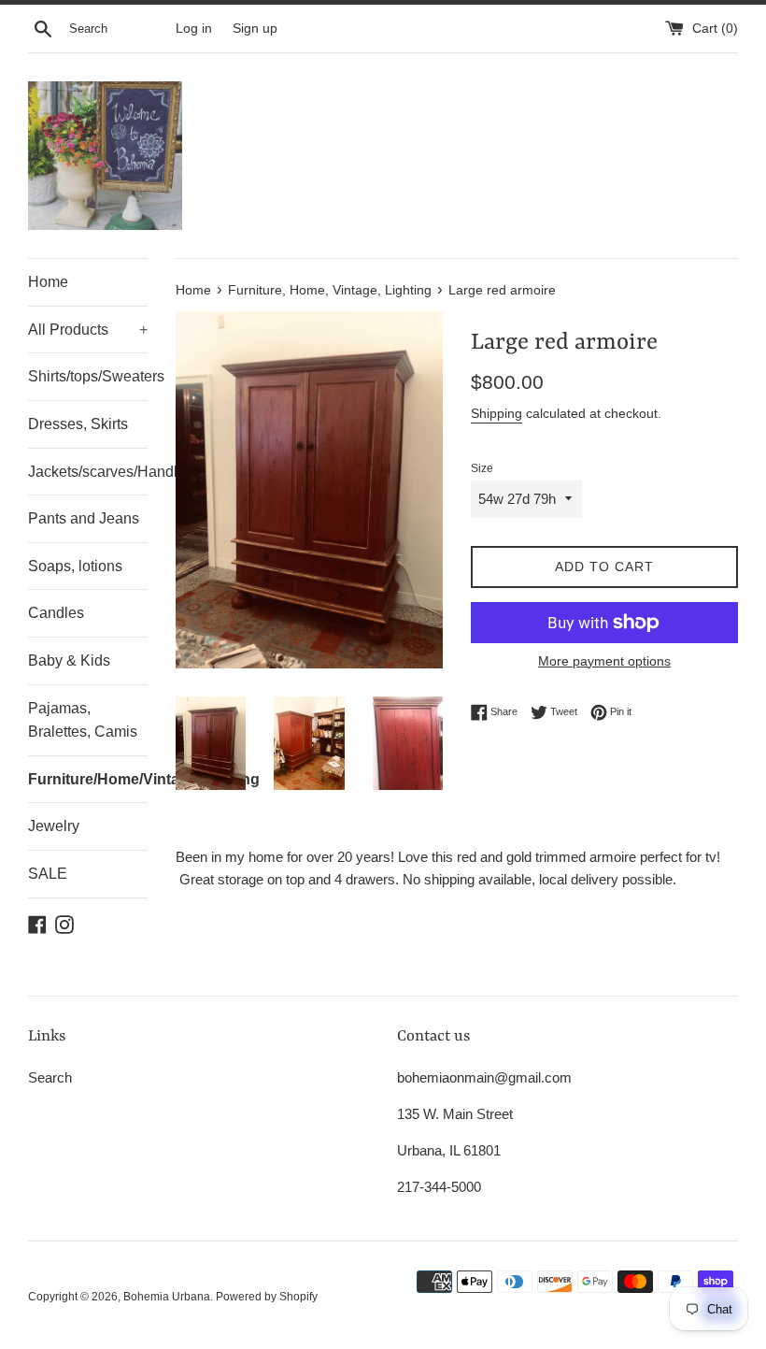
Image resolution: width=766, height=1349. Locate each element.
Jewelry (53, 826)
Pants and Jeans (83, 518)
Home (48, 282)
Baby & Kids (69, 660)
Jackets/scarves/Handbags (88, 472)
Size (482, 468)
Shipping (496, 413)
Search (50, 1077)
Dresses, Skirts (78, 424)
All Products (88, 329)
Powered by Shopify (267, 1296)
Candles (56, 613)
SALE (47, 874)
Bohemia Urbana (166, 1296)
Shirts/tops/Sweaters (88, 376)
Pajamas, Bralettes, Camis (82, 720)
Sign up (255, 29)
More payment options (604, 660)
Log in (194, 29)
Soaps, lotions (75, 566)
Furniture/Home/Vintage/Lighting (88, 779)
